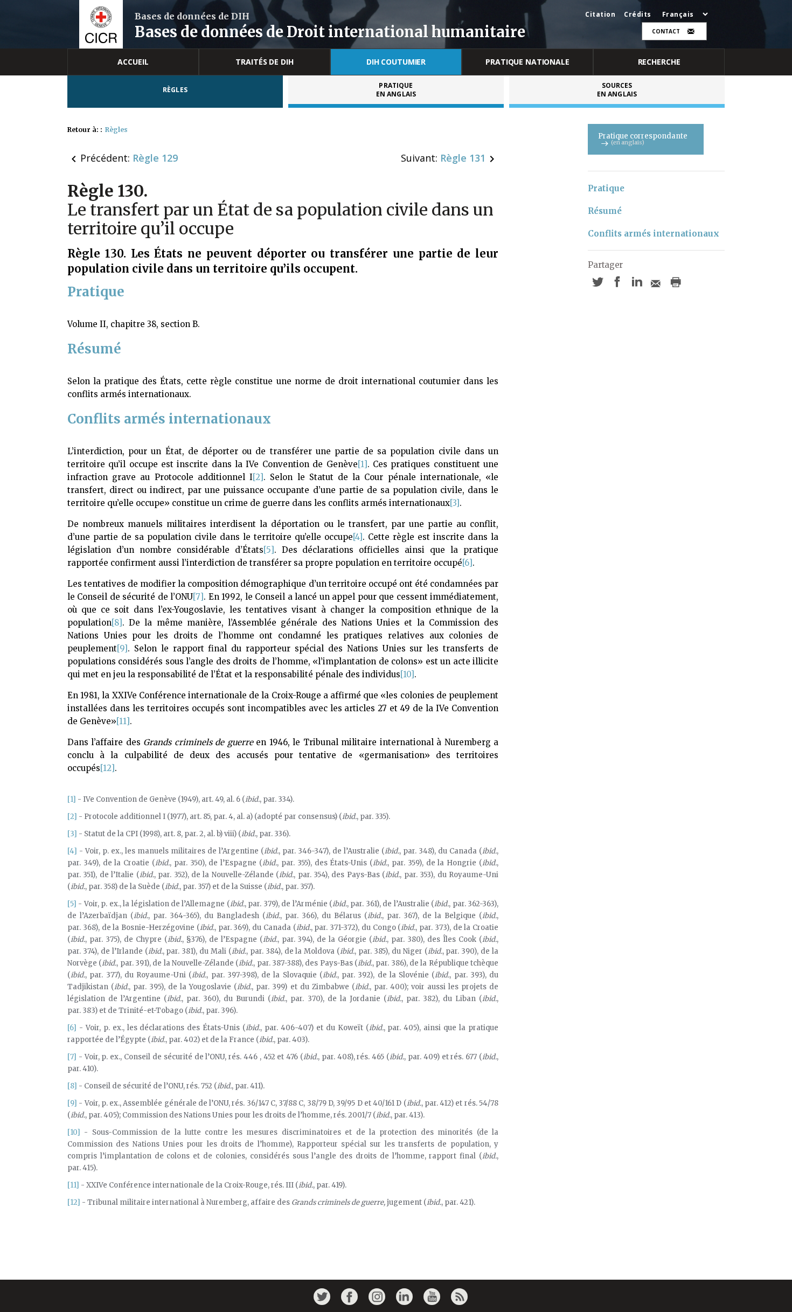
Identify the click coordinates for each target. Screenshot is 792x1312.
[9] (122, 648)
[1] (362, 464)
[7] (198, 597)
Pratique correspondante (642, 138)
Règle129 (155, 157)
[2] (258, 477)
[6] (467, 563)
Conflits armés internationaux (653, 233)
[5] (268, 550)
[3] (455, 503)
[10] (407, 674)
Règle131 (462, 157)
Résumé (605, 211)
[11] (123, 721)
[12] (107, 768)
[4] (358, 537)
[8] (117, 622)
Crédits (637, 14)
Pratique (606, 188)
